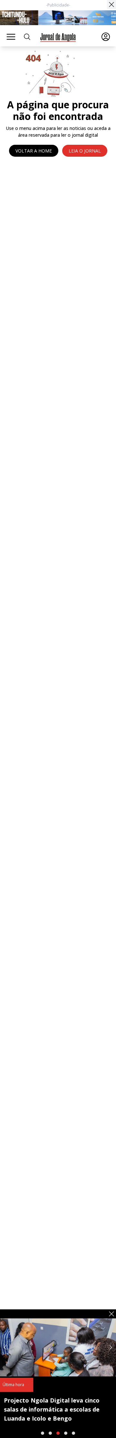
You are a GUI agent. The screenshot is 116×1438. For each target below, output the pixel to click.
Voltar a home (33, 151)
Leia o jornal (85, 151)
